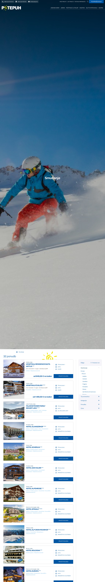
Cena (82, 408)
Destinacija (84, 368)
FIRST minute (63, 1)
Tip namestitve (85, 396)
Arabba (84, 376)
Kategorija (84, 400)
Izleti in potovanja (91, 8)
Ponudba (83, 404)
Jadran (63, 8)
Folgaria (85, 384)
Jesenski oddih (55, 8)
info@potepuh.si (34, 1)
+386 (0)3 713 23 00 (9, 1)
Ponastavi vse (96, 362)
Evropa (83, 371)
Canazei (85, 379)
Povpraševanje (96, 1)
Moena (84, 389)
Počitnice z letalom (72, 8)
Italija (84, 373)
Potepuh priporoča (80, 1)
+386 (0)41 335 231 (21, 1)
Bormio (84, 394)
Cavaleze (85, 381)
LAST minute (70, 1)
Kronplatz (85, 386)
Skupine (101, 8)
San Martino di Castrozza (89, 392)
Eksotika (82, 8)
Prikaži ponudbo (63, 376)
